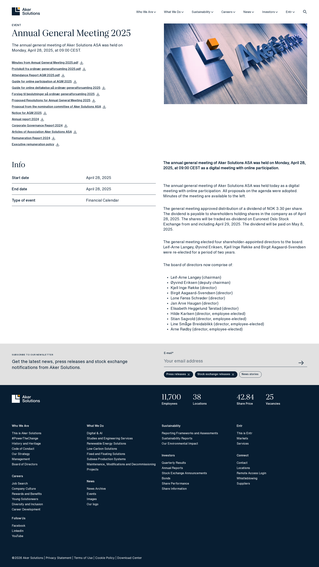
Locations (243, 468)
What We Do (172, 12)
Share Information (174, 488)
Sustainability (201, 12)
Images (92, 499)
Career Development (26, 509)
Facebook (18, 525)
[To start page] (47, 399)
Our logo (92, 504)
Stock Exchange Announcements (184, 473)
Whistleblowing (247, 478)
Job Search (20, 483)
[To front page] (26, 11)
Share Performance (175, 483)
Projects (92, 469)
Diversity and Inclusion (27, 504)
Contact (242, 462)
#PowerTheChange (25, 438)
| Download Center (128, 558)
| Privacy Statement (57, 558)
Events (91, 494)
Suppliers (243, 483)
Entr (289, 12)
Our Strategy (21, 454)
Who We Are (144, 12)
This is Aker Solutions (26, 433)
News (247, 12)
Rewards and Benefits (27, 494)
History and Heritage (26, 443)
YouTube (17, 536)
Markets (242, 438)
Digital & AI (94, 433)
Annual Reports (172, 468)
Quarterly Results (174, 462)
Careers (226, 12)
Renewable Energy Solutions (106, 443)
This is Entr (244, 433)
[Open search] (305, 11)
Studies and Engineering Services (110, 438)
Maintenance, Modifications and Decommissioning (121, 464)
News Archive (96, 488)
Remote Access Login (251, 473)
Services (243, 443)
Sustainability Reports (177, 438)
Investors (268, 12)
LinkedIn (17, 531)
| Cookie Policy (104, 558)
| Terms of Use (82, 558)
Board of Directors (24, 464)
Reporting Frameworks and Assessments (190, 433)
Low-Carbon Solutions (102, 448)
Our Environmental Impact (180, 443)
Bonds (166, 478)
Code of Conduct (23, 448)
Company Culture (24, 488)
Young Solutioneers (25, 499)
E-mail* (169, 353)
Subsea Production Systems (106, 459)
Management (21, 459)
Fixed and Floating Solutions (106, 454)
